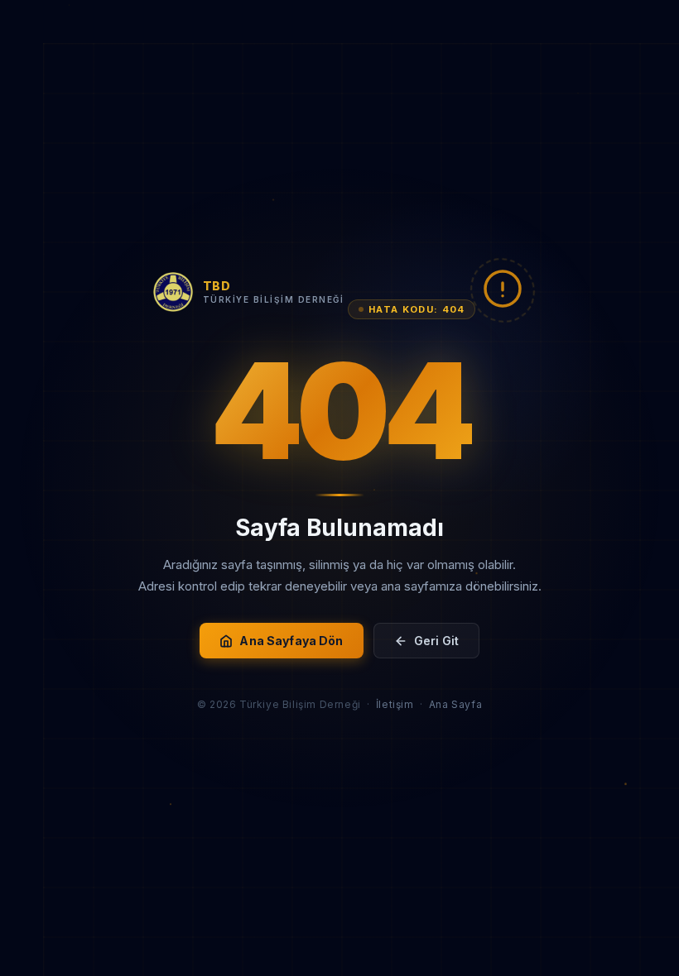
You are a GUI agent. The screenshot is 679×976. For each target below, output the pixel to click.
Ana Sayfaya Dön (291, 641)
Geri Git (436, 641)
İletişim (395, 704)
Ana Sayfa (455, 704)
